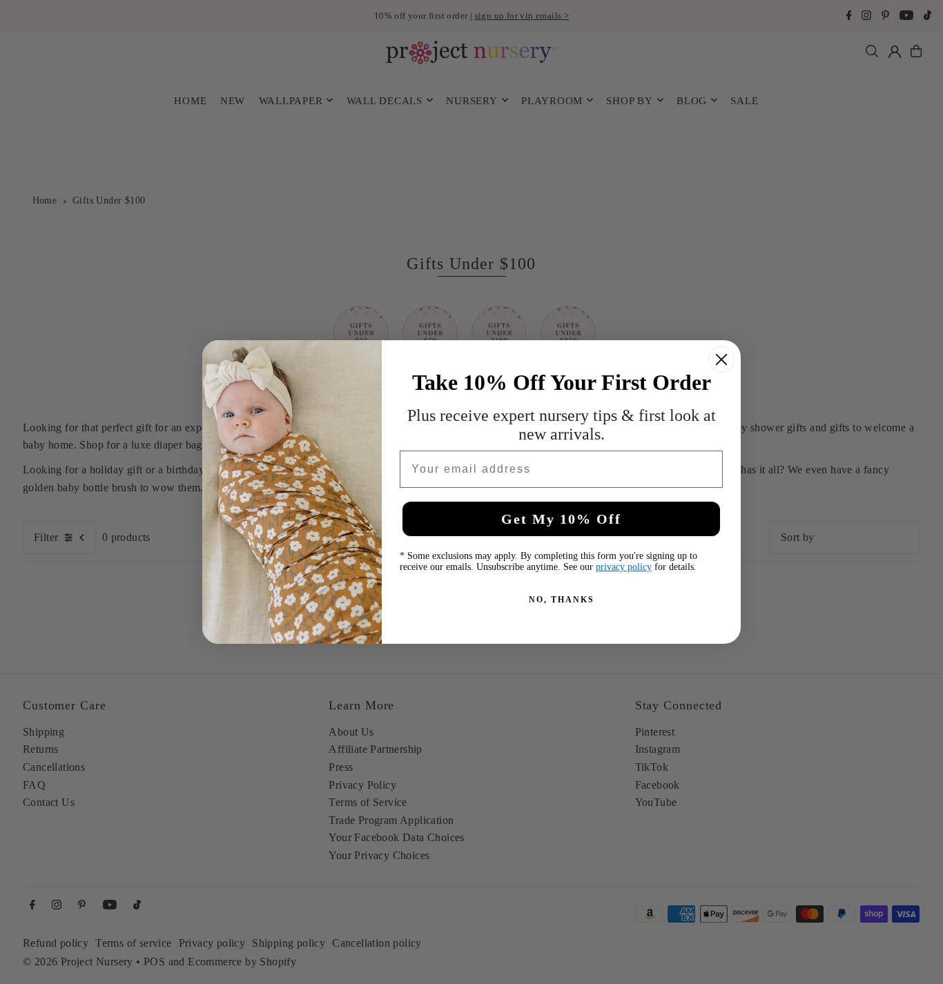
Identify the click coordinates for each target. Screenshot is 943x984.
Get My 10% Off (561, 519)
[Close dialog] (721, 359)
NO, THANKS (561, 599)
